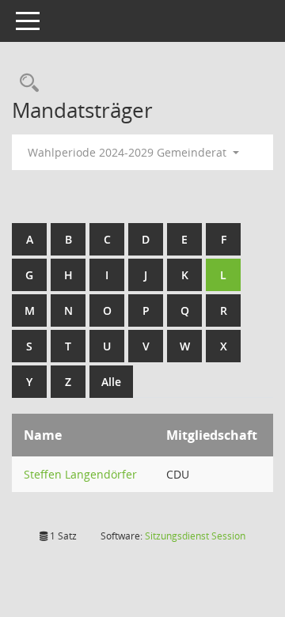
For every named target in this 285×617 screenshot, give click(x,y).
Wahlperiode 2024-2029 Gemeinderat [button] (129, 152)
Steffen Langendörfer (80, 474)
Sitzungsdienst (195, 536)
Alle (111, 381)
